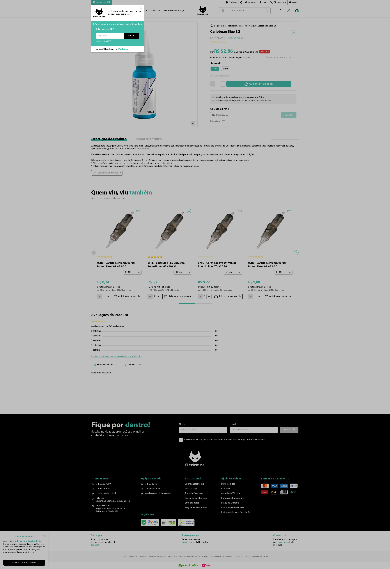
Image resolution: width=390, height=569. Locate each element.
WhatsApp (123, 49)
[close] (141, 7)
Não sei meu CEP (103, 41)
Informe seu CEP (105, 29)
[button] (101, 2)
